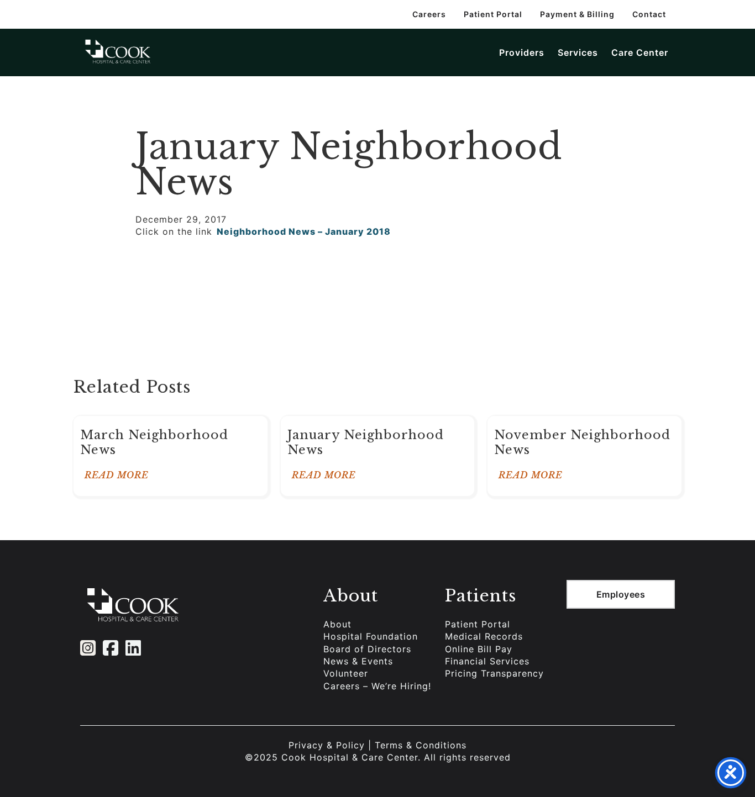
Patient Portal (493, 14)
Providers (521, 52)
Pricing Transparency (494, 673)
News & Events (358, 661)
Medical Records (484, 636)
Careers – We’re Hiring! (377, 686)
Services (578, 52)
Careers (429, 14)
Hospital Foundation (370, 636)
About (337, 624)
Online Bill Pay (478, 649)
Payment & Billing (577, 14)
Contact (649, 14)
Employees (621, 594)
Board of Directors (367, 649)
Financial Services (487, 661)
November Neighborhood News (582, 442)
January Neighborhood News (365, 442)
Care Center (639, 52)
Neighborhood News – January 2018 (304, 231)
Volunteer (345, 673)
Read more (117, 475)
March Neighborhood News (154, 442)
